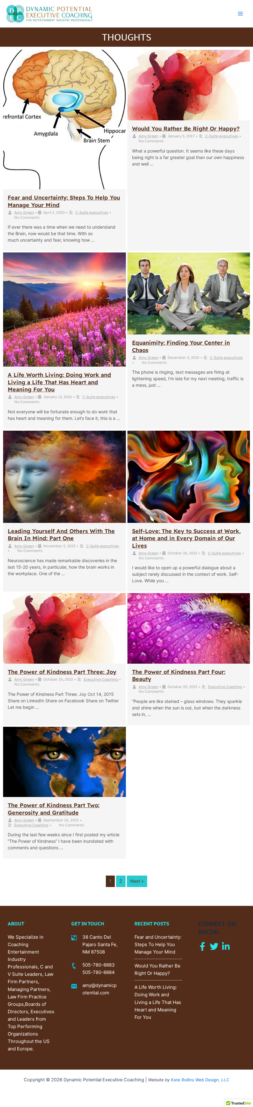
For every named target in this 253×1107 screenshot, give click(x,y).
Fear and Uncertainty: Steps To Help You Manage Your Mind (158, 944)
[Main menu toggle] (240, 13)
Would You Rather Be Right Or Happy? (186, 128)
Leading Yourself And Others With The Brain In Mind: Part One (61, 535)
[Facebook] (202, 946)
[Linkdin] (226, 946)
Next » (137, 881)
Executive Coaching (101, 679)
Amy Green (24, 212)
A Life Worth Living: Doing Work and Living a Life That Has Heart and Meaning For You (59, 382)
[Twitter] (214, 946)
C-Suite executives (91, 212)
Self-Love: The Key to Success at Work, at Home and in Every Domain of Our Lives (186, 538)
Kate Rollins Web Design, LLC (200, 1079)
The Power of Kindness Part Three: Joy (62, 671)
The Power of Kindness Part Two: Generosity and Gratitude (53, 809)
